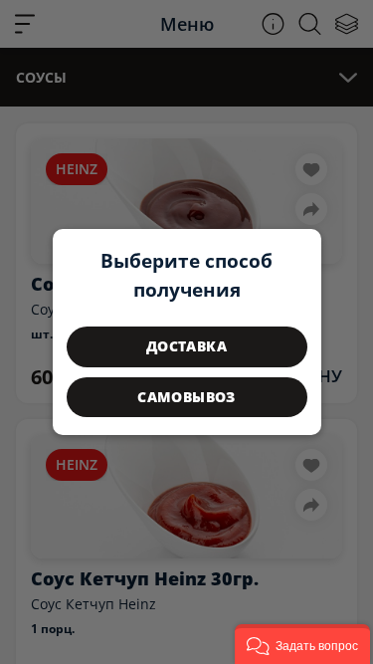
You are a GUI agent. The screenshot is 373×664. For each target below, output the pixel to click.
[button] (302, 644)
